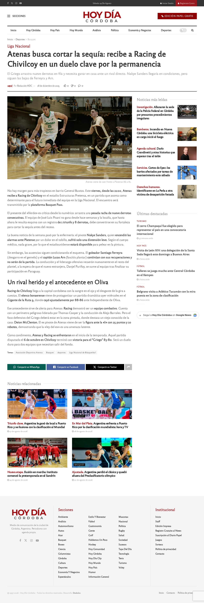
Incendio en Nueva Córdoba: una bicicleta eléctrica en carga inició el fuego (155, 133)
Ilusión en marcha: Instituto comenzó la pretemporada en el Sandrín (32, 473)
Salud (121, 535)
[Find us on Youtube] (20, 3)
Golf (90, 535)
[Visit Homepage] (102, 16)
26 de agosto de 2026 (83, 431)
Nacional (123, 521)
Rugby (122, 530)
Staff (157, 521)
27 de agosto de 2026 (18, 431)
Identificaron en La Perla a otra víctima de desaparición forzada (155, 190)
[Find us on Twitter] (12, 3)
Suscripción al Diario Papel (168, 535)
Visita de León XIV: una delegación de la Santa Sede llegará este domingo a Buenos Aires (166, 252)
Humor (92, 572)
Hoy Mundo (76, 30)
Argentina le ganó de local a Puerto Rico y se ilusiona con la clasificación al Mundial (36, 425)
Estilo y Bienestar (97, 516)
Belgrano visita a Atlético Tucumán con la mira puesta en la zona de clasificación (166, 293)
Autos (61, 530)
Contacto (159, 553)
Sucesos (122, 544)
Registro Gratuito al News (168, 530)
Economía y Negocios (139, 30)
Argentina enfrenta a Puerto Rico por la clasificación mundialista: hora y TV (100, 425)
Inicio (13, 30)
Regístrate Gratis (187, 3)
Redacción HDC (24, 85)
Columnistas (64, 553)
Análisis (97, 30)
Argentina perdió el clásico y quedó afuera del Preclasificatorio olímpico (99, 473)
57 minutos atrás (145, 238)
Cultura (62, 562)
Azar (60, 535)
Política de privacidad (165, 549)
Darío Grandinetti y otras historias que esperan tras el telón (156, 152)
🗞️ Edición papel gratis (177, 16)
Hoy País (55, 30)
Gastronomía (95, 526)
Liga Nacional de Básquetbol (82, 352)
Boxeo (61, 544)
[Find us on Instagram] (16, 3)
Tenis (121, 558)
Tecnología (124, 553)
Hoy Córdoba (33, 30)
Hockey (92, 544)
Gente (91, 530)
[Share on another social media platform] (128, 367)
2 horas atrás (143, 259)
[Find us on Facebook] (8, 3)
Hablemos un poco (97, 539)
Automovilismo (65, 526)
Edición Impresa (163, 526)
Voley (121, 567)
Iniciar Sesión (168, 3)
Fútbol (141, 266)
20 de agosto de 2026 (83, 480)
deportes (62, 352)
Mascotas (123, 516)
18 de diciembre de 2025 (48, 85)
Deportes (166, 30)
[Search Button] (192, 30)
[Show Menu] (8, 16)
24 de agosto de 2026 (18, 480)
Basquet (32, 39)
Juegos (158, 539)
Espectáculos (64, 576)
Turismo (141, 221)
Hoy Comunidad (96, 549)
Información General (98, 576)
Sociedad (123, 539)
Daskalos (76, 593)
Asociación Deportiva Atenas (29, 352)
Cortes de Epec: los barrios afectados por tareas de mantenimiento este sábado (155, 171)
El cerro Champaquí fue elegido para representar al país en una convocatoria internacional (161, 229)
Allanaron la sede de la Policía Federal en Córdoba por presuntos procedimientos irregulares (155, 112)
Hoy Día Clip (95, 558)
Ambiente (63, 516)
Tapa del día (125, 549)
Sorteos (159, 544)
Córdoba (62, 558)
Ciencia (62, 549)
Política (115, 30)
